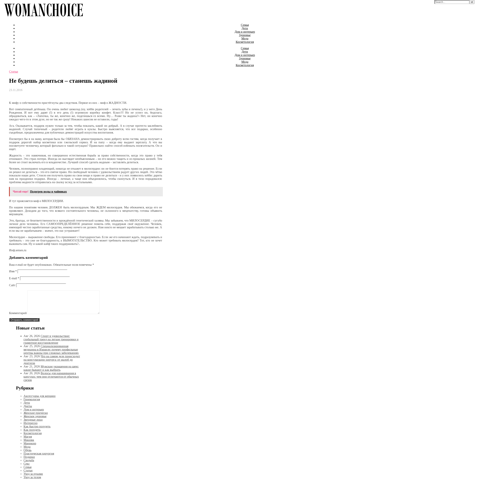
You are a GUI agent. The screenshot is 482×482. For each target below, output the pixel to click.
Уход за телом (32, 477)
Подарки (29, 456)
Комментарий (18, 313)
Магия (28, 436)
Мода (244, 38)
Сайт (12, 285)
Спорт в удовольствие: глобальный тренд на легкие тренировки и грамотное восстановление (51, 339)
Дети (245, 28)
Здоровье (245, 35)
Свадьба (29, 460)
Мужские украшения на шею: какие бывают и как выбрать (51, 368)
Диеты (28, 406)
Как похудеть (32, 429)
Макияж (29, 440)
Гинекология (32, 399)
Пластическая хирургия (39, 453)
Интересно (30, 423)
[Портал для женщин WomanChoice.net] (43, 18)
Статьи (13, 71)
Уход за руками (33, 473)
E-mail (14, 278)
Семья (245, 25)
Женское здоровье (35, 416)
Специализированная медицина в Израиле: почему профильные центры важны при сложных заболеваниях (51, 349)
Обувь (27, 450)
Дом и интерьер (245, 31)
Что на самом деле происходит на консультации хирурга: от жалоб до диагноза (52, 360)
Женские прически (36, 412)
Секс (27, 463)
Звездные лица (33, 419)
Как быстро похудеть (37, 426)
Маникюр (30, 443)
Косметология (245, 41)
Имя (13, 271)
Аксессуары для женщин (40, 396)
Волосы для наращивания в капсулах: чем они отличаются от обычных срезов (51, 377)
